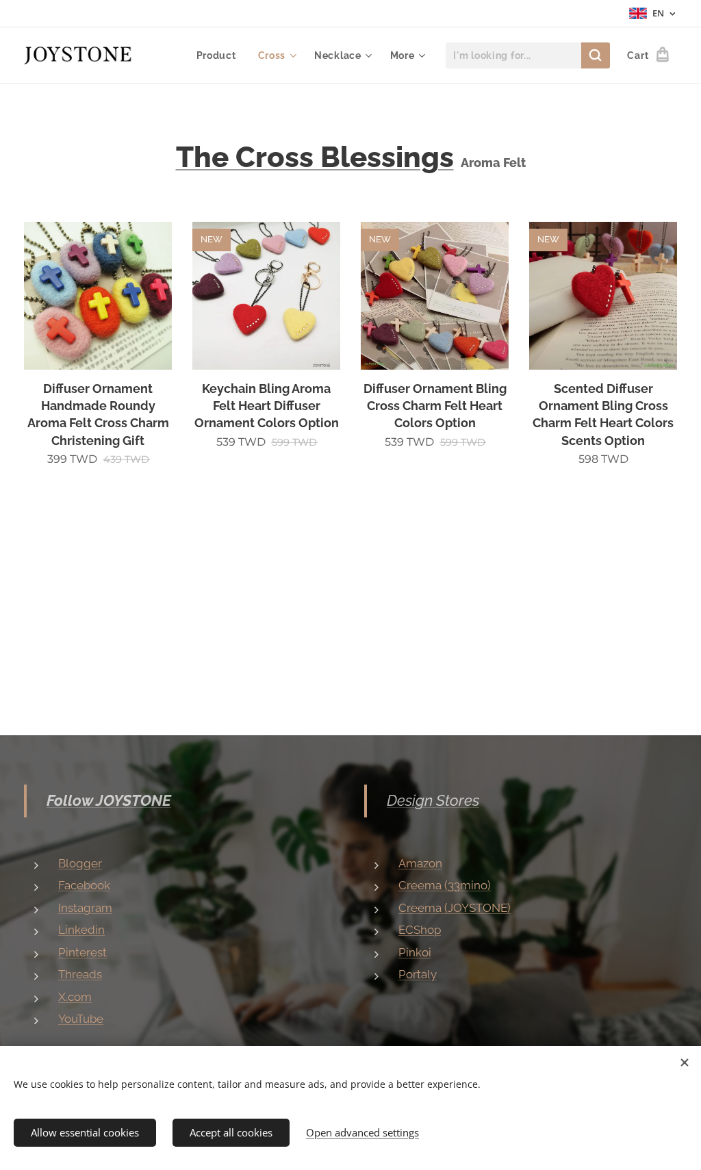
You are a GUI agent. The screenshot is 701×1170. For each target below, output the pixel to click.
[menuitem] (220, 55)
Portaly (417, 974)
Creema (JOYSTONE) (454, 908)
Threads (80, 974)
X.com (75, 997)
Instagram (85, 908)
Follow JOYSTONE (109, 800)
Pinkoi (414, 952)
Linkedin (81, 930)
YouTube (80, 1019)
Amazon (420, 863)
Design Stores (433, 800)
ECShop (419, 930)
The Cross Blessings (315, 157)
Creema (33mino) (444, 885)
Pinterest (82, 952)
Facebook (84, 885)
